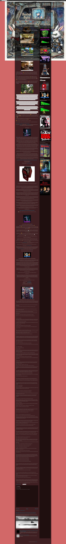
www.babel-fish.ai (29, 281)
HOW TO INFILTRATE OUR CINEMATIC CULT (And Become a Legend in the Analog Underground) (29, 531)
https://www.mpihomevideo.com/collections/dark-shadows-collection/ (27, 210)
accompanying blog (28, 124)
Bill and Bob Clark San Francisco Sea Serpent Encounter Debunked (26, 512)
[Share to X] (24, 484)
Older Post (36, 508)
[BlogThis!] (23, 484)
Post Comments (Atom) (22, 510)
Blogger (36, 541)
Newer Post (18, 508)
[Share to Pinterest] (25, 484)
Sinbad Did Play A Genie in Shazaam (24, 534)
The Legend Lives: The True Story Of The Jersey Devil (22, 123)
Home (27, 508)
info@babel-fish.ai (29, 282)
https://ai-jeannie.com (29, 245)
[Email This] (22, 484)
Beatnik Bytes (20, 124)
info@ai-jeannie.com (25, 242)
